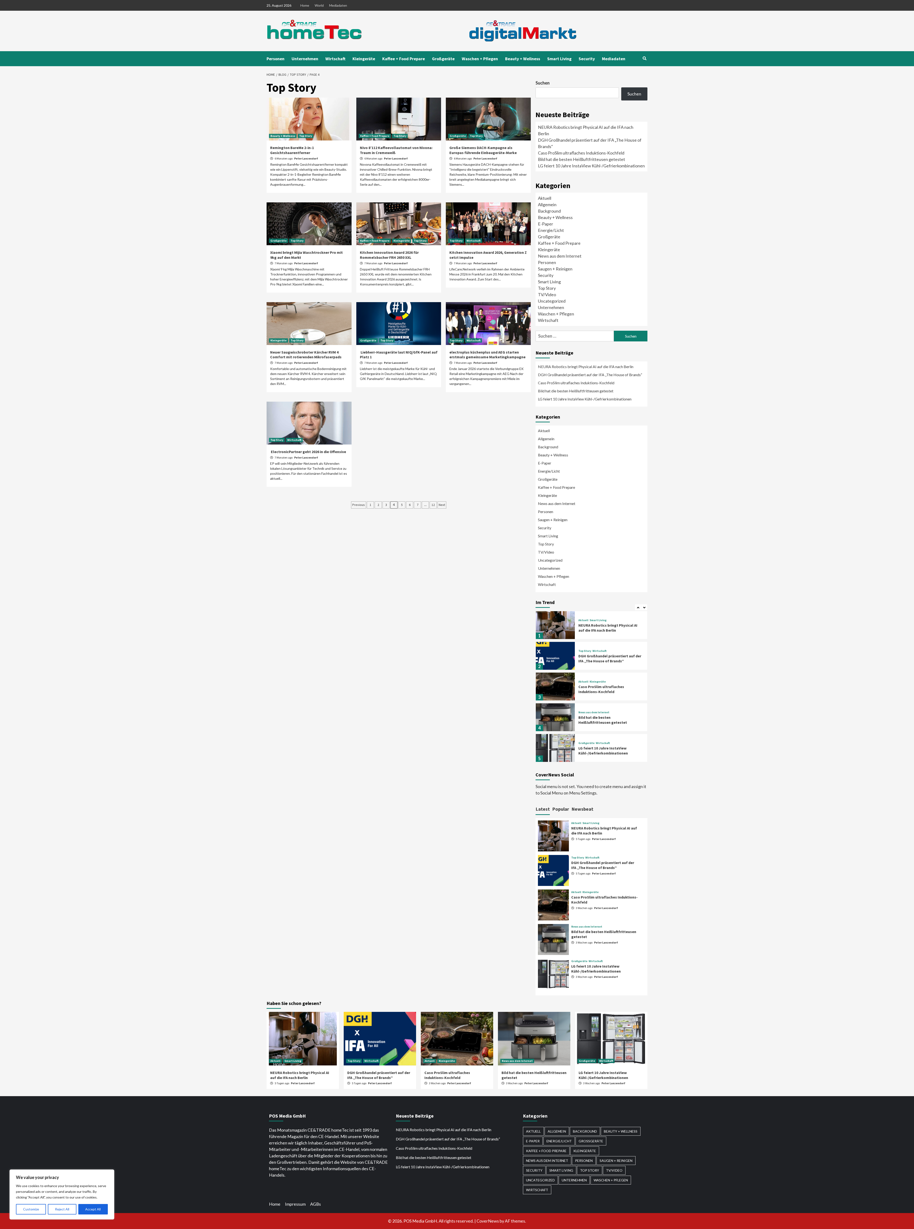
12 (433, 505)
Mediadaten (338, 5)
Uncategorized (552, 301)
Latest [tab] (543, 809)
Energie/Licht (551, 230)
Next (442, 505)
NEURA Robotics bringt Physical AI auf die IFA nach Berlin (585, 366)
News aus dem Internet (559, 256)
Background (549, 211)
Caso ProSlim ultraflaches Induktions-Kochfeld (581, 152)
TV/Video (547, 294)
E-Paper (545, 223)
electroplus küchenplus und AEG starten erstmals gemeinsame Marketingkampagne (487, 355)
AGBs (315, 1204)
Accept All (93, 1209)
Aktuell (544, 198)
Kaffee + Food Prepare (403, 58)
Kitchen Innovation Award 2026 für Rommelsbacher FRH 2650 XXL (389, 255)
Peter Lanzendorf (306, 158)
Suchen (543, 82)
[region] (62, 1194)
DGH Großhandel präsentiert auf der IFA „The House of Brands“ (590, 374)
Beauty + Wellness (522, 58)
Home (304, 5)
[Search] (644, 58)
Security (587, 58)
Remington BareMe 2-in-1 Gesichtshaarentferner (292, 150)
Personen (275, 58)
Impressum (295, 1204)
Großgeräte (443, 58)
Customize (31, 1209)
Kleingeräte (364, 58)
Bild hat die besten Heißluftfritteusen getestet (581, 159)
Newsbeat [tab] (582, 809)
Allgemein (547, 204)
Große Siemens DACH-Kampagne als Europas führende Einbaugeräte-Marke (483, 150)
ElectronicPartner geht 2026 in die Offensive (308, 451)
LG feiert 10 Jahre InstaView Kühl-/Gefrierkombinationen (591, 165)
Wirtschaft (335, 58)
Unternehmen (305, 58)
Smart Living (559, 58)
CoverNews (488, 1221)
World (319, 5)
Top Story (305, 136)
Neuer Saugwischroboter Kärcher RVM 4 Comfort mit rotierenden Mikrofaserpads (306, 355)
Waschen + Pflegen (480, 58)
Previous (358, 505)
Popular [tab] (560, 809)
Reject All (62, 1209)
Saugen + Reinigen (555, 268)
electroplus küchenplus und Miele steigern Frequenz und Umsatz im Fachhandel (607, 750)
